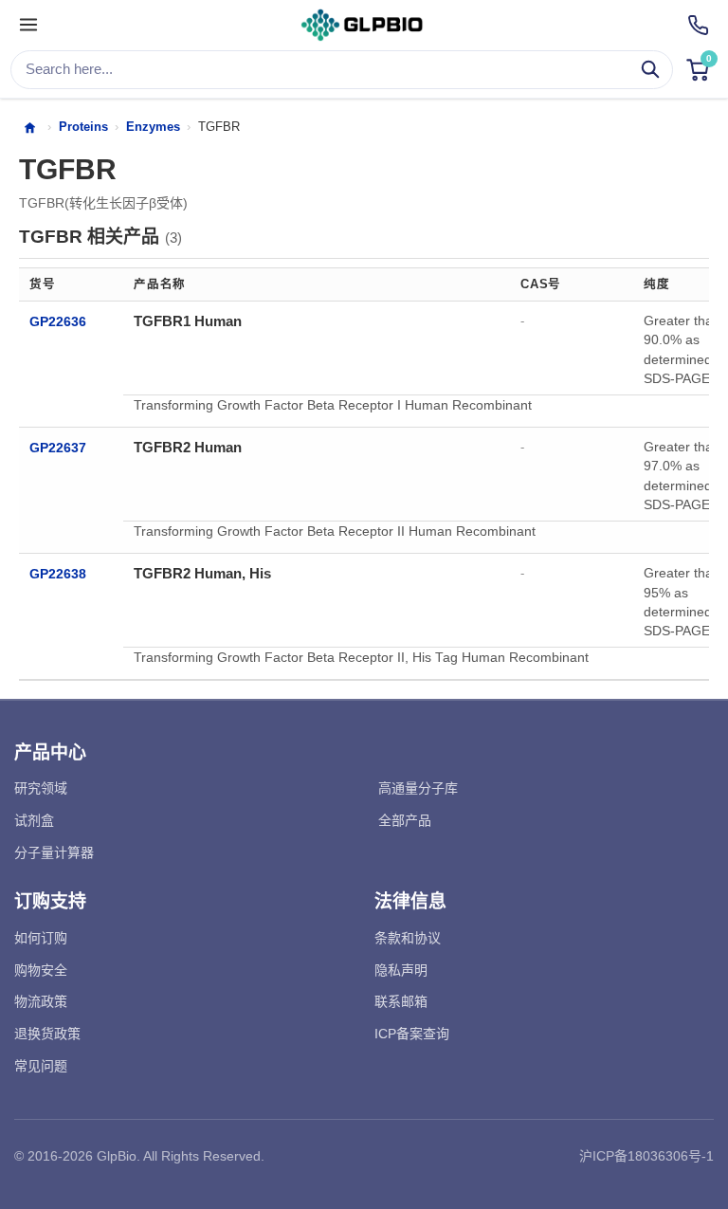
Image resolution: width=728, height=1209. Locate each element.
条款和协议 (407, 937)
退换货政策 (47, 1033)
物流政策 (40, 1001)
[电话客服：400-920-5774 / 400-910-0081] (698, 25)
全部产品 (404, 820)
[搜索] (650, 69)
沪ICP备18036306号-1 (646, 1155)
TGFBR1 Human (188, 321)
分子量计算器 (54, 852)
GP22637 (57, 448)
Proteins (83, 126)
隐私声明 (401, 970)
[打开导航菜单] (28, 26)
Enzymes (153, 126)
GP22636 (57, 322)
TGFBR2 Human (188, 447)
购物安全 (40, 970)
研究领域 (40, 788)
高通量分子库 (418, 788)
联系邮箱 (401, 1001)
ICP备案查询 (411, 1033)
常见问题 (40, 1065)
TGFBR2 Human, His (202, 573)
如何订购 (40, 937)
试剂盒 (34, 820)
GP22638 (57, 574)
